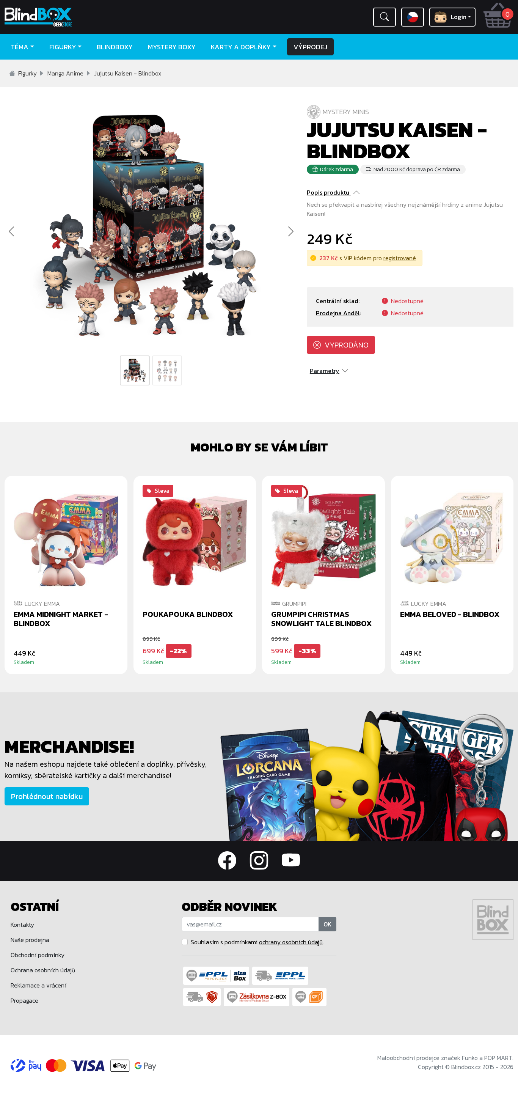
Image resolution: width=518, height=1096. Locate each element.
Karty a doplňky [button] (241, 47)
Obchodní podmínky (37, 954)
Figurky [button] (62, 47)
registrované (399, 258)
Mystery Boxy (172, 47)
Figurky (27, 73)
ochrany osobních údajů (291, 942)
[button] (384, 17)
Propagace (24, 1000)
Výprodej (310, 47)
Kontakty (22, 924)
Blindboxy (115, 47)
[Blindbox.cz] (65, 17)
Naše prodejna (30, 939)
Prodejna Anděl (338, 313)
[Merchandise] (366, 775)
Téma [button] (19, 47)
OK (327, 924)
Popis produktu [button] (328, 192)
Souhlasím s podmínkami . (257, 942)
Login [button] (458, 16)
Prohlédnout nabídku (47, 796)
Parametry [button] (324, 370)
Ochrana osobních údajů (43, 970)
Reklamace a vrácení (38, 985)
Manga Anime (65, 73)
